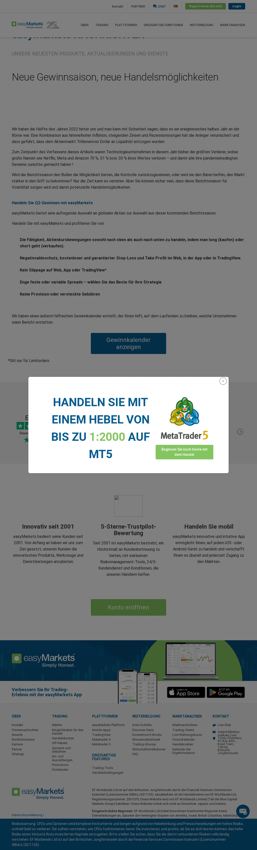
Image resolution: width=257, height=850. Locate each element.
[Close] (223, 381)
